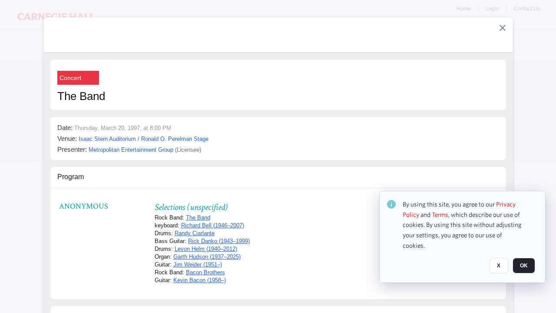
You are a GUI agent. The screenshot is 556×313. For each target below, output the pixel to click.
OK (524, 266)
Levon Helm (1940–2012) (206, 249)
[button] (502, 28)
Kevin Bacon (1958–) (199, 280)
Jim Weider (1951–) (197, 264)
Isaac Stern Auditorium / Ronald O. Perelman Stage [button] (143, 139)
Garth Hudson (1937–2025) (207, 256)
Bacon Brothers (205, 272)
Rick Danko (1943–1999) (219, 241)
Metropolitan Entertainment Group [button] (131, 150)
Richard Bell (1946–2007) (212, 225)
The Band (198, 217)
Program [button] (70, 176)
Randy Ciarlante (195, 233)
